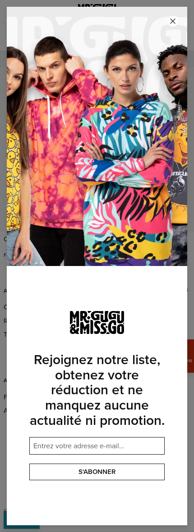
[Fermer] (172, 21)
